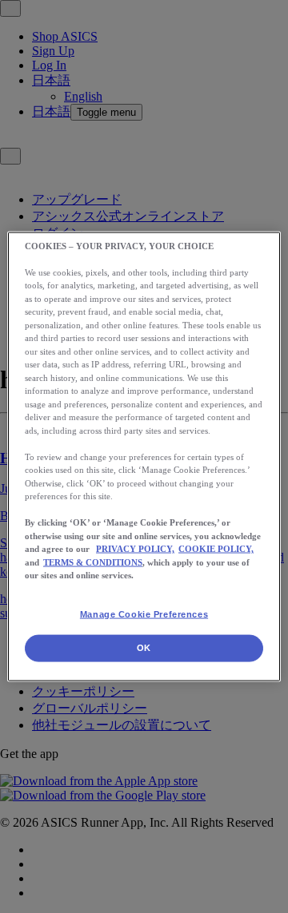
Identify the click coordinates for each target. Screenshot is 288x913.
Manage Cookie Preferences (144, 613)
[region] (144, 456)
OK (144, 648)
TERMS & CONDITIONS (92, 561)
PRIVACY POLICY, (135, 549)
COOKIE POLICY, (216, 549)
